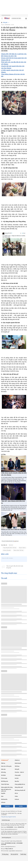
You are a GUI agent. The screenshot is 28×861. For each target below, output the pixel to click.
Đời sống (3, 772)
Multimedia (4, 799)
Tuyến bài (7, 806)
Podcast (17, 799)
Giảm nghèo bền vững (7, 787)
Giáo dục (3, 769)
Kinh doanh (18, 763)
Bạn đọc (17, 781)
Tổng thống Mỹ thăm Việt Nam (9, 547)
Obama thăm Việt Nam (18, 550)
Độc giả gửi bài (14, 854)
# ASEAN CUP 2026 (16, 18)
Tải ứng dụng (5, 854)
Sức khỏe (3, 775)
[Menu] (2, 18)
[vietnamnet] (7, 19)
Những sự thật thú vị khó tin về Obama (13, 529)
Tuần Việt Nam (5, 784)
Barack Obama (22, 547)
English (3, 793)
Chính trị (17, 760)
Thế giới (5, 22)
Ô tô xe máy (4, 778)
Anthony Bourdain (7, 550)
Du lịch (16, 778)
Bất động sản (4, 781)
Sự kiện (21, 806)
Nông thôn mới (19, 787)
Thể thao (17, 766)
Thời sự (3, 763)
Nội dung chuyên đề (20, 790)
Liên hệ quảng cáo (6, 837)
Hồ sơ (16, 793)
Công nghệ (17, 775)
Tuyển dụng (23, 854)
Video (16, 796)
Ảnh (2, 796)
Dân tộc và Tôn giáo (6, 766)
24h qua (3, 802)
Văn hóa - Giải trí (19, 772)
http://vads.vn (9, 848)
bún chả (11, 545)
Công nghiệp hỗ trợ (20, 784)
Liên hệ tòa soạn (6, 820)
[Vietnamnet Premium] (5, 760)
